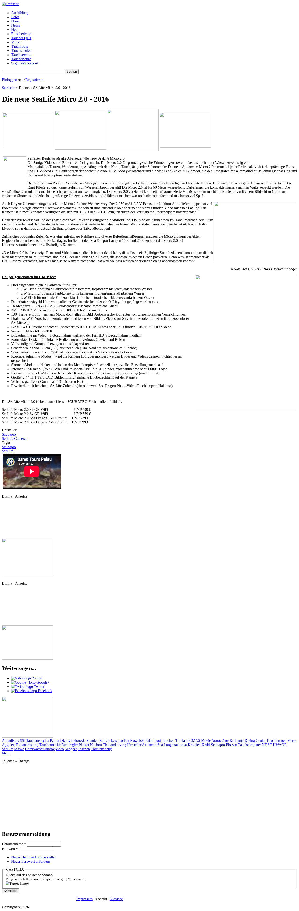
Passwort (10, 849)
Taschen (84, 749)
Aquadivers (10, 740)
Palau (149, 740)
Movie (206, 740)
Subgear (71, 749)
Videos (16, 42)
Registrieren (34, 80)
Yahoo (37, 678)
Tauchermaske (50, 745)
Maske (19, 749)
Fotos (15, 17)
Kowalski (137, 740)
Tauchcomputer (249, 745)
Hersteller (134, 745)
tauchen (123, 740)
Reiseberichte (21, 34)
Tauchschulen (21, 51)
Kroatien (194, 745)
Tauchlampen (276, 740)
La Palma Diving (57, 740)
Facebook (44, 691)
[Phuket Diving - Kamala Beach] (27, 575)
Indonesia (78, 740)
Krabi (206, 745)
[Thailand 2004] (185, 146)
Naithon (96, 745)
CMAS (194, 740)
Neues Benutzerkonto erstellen (33, 857)
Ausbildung (19, 13)
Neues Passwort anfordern (30, 861)
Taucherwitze (21, 59)
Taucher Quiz (21, 38)
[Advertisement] (23, 519)
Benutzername (14, 844)
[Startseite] (10, 4)
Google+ (43, 682)
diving (121, 745)
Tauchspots (19, 46)
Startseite (8, 88)
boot (157, 740)
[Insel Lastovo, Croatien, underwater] (133, 150)
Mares (291, 740)
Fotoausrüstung (27, 745)
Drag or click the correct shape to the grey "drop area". (46, 879)
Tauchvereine (21, 55)
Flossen (231, 745)
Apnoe (216, 740)
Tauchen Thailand (175, 740)
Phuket (84, 745)
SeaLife (7, 451)
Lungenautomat (175, 745)
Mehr (6, 753)
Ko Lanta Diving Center (248, 740)
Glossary (116, 899)
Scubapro (9, 434)
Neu (14, 30)
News (15, 25)
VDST (267, 745)
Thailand (109, 745)
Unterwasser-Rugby (40, 749)
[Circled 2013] (27, 658)
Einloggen (9, 80)
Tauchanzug (35, 740)
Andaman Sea (152, 745)
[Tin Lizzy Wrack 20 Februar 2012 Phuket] (28, 146)
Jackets (111, 740)
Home (15, 21)
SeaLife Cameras (14, 438)
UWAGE (280, 745)
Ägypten (8, 745)
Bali (102, 740)
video (60, 749)
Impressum (84, 899)
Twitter (38, 687)
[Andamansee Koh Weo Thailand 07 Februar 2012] (80, 148)
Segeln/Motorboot (24, 63)
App (225, 740)
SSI (22, 740)
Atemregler (69, 745)
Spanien (92, 740)
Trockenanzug (101, 749)
